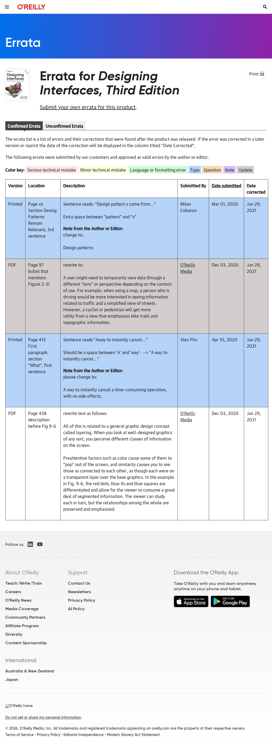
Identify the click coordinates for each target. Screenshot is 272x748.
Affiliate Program (22, 626)
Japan (11, 679)
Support (78, 572)
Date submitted (226, 185)
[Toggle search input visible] (265, 7)
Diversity (13, 634)
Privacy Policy (81, 600)
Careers (13, 592)
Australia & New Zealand (29, 671)
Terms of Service (19, 734)
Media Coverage (22, 609)
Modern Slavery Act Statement (133, 734)
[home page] (31, 7)
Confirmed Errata (24, 126)
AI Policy (76, 609)
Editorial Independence (83, 734)
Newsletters (79, 592)
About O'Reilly (22, 572)
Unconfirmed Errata (64, 126)
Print (253, 74)
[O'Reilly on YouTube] (39, 544)
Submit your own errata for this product (88, 106)
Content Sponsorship (26, 643)
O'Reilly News (18, 600)
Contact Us (79, 583)
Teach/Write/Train (23, 583)
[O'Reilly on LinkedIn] (30, 544)
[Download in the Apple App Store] (191, 606)
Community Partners (25, 617)
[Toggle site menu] (7, 7)
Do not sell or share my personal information (43, 717)
